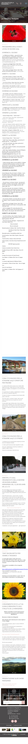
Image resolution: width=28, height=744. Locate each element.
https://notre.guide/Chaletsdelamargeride (10, 634)
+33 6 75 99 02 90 (14, 717)
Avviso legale (8, 725)
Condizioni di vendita (18, 725)
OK (23, 702)
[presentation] (4, 364)
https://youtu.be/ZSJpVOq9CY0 (14, 507)
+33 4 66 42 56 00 (14, 715)
